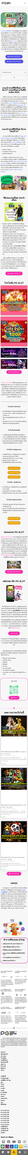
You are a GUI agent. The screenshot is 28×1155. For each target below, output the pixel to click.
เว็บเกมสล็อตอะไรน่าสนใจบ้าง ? (12, 957)
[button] (25, 72)
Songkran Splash (13, 169)
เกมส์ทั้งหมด (4, 1060)
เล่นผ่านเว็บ (4, 1098)
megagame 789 (21, 105)
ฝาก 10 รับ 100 (5, 1110)
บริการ (2, 1070)
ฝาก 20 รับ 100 (5, 1112)
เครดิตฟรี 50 (4, 1126)
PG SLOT (15, 41)
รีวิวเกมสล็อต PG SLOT (7, 555)
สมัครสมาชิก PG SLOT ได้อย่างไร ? (13, 944)
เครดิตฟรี (3, 1076)
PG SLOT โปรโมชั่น (6, 382)
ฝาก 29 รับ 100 (5, 1114)
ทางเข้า (3, 1088)
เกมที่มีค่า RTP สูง (6, 1080)
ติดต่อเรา (3, 1068)
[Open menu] (24, 3)
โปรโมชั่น (3, 1058)
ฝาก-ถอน (3, 1056)
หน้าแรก (3, 1052)
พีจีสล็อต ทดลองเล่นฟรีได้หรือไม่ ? (12, 950)
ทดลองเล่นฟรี (4, 1062)
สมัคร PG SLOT (15, 628)
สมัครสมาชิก (4, 1054)
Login (2, 1090)
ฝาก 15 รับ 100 (5, 1116)
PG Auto (3, 1094)
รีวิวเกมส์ (3, 1066)
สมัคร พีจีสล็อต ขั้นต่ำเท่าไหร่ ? (11, 947)
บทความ (3, 1064)
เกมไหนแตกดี (4, 1078)
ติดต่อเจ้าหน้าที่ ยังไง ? (9, 960)
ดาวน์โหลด (4, 1092)
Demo (2, 1086)
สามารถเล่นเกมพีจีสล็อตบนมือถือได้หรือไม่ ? (14, 953)
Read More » (3, 763)
